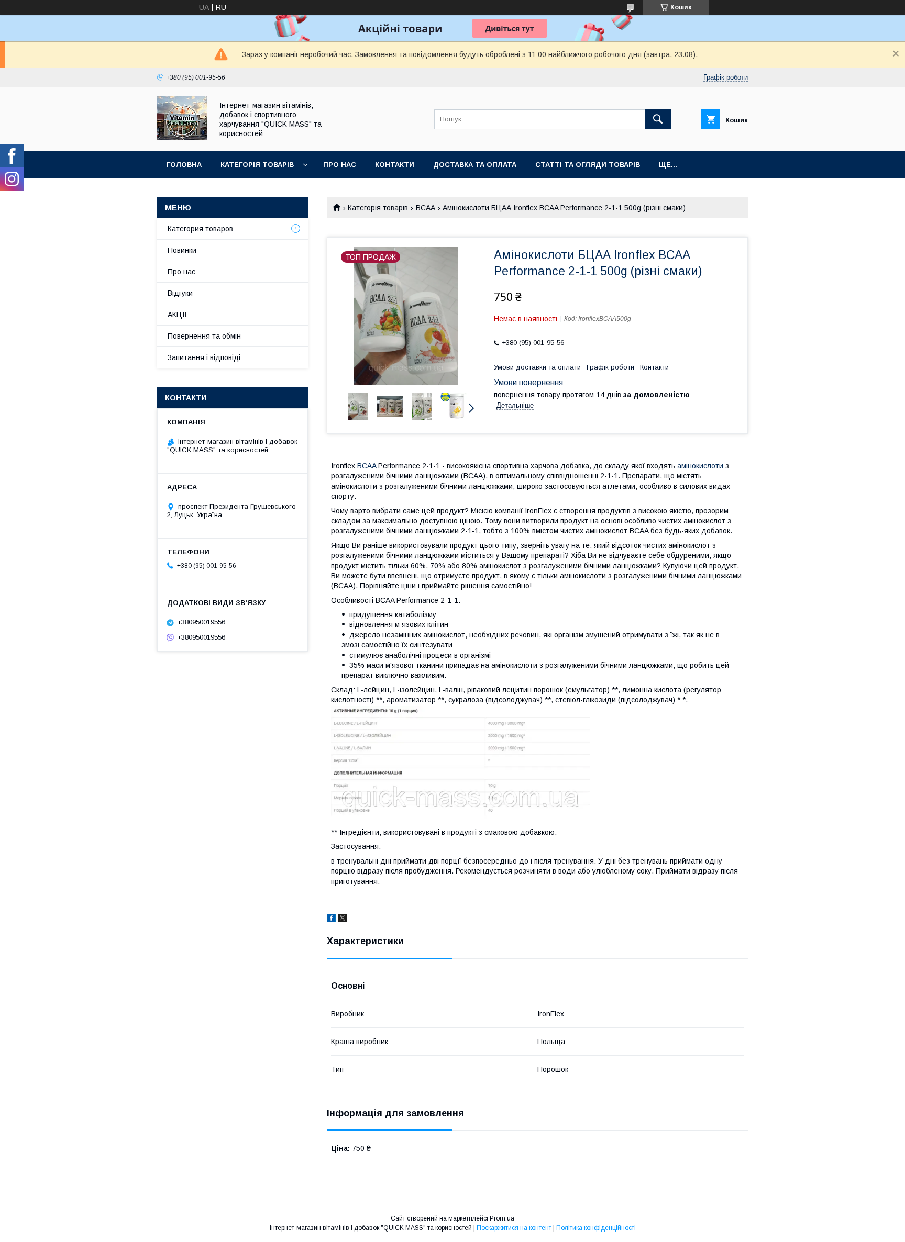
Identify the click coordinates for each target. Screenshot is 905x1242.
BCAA (425, 208)
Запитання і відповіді (204, 357)
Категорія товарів (257, 165)
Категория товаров (200, 229)
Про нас (339, 165)
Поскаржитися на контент (514, 1228)
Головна (184, 165)
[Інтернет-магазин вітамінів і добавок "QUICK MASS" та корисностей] (182, 137)
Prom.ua (502, 1218)
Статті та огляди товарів (587, 165)
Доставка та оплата (474, 165)
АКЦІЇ (177, 314)
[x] (342, 919)
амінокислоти (700, 466)
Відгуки (180, 293)
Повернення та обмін (204, 336)
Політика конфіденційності (596, 1228)
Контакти (394, 165)
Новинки (182, 250)
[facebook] (331, 919)
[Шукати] (658, 119)
